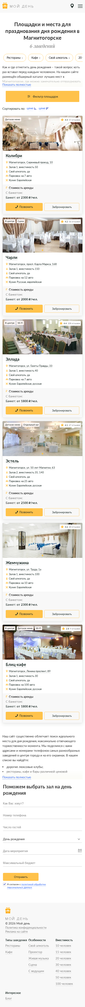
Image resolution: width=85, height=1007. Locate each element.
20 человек (63, 958)
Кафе (34, 57)
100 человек (64, 983)
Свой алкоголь (58, 57)
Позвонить (26, 207)
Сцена (32, 964)
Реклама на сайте (16, 931)
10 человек (63, 945)
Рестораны (14, 57)
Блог (8, 998)
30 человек (63, 964)
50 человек (63, 977)
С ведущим (36, 971)
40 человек (63, 971)
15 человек (63, 952)
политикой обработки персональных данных (26, 886)
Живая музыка (38, 958)
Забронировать (62, 207)
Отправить (21, 876)
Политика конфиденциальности (25, 927)
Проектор (35, 952)
